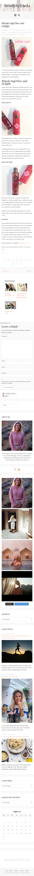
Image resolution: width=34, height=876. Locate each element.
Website (4, 373)
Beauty (30, 30)
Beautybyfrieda (17, 5)
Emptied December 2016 (10, 294)
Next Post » (29, 271)
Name (3, 361)
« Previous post (6, 271)
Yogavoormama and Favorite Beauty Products (22, 295)
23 (30, 829)
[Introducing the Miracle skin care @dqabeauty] (17, 555)
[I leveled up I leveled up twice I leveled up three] (17, 586)
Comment (4, 336)
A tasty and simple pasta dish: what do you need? (15, 736)
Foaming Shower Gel (12, 32)
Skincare (3, 32)
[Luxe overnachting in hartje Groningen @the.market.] (17, 524)
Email (3, 367)
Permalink (22, 34)
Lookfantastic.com (24, 243)
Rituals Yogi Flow (13, 34)
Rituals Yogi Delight (6, 34)
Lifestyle (16, 870)
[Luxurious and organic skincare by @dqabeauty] (17, 493)
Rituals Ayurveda (20, 32)
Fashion (22, 870)
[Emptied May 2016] (10, 305)
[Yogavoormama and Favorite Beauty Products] (22, 287)
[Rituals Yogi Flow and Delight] (17, 52)
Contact (27, 870)
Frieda (7, 30)
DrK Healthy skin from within (10, 676)
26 (12, 833)
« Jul (3, 840)
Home (6, 870)
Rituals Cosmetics (28, 32)
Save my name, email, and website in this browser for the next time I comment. (16, 382)
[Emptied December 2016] (10, 287)
